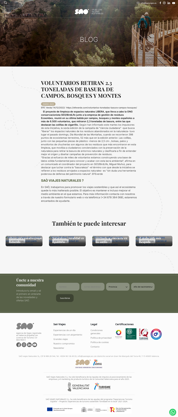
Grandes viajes (60, 339)
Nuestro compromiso (64, 343)
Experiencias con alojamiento (67, 334)
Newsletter (58, 348)
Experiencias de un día (64, 330)
